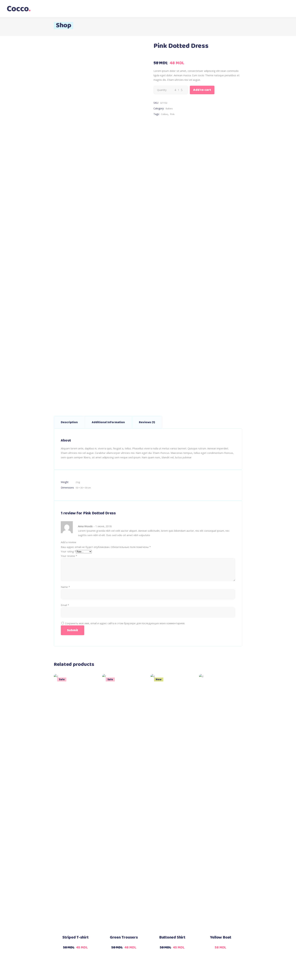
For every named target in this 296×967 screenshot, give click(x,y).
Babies (169, 108)
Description (69, 422)
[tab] (69, 422)
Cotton (164, 114)
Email (65, 605)
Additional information (108, 422)
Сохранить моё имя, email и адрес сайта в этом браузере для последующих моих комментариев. (125, 623)
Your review (69, 556)
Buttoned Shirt (172, 937)
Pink (172, 114)
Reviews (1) (147, 422)
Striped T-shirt (75, 937)
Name (65, 587)
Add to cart (202, 90)
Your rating (68, 551)
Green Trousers (124, 937)
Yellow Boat (220, 937)
